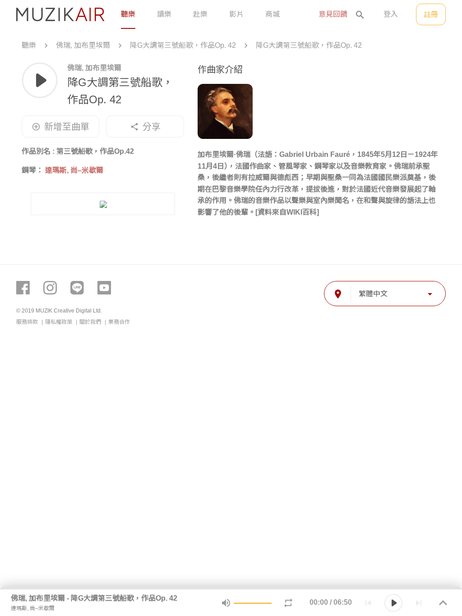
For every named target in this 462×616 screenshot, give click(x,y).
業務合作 (119, 322)
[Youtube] (104, 287)
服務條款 (27, 322)
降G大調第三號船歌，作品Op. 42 (183, 45)
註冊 (431, 14)
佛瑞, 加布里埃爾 (83, 45)
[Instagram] (50, 287)
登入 (390, 14)
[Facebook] (23, 287)
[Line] (77, 287)
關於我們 (90, 322)
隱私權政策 (59, 322)
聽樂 (128, 14)
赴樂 (200, 14)
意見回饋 (333, 14)
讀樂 (164, 14)
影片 (236, 14)
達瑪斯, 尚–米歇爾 (74, 170)
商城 (272, 14)
